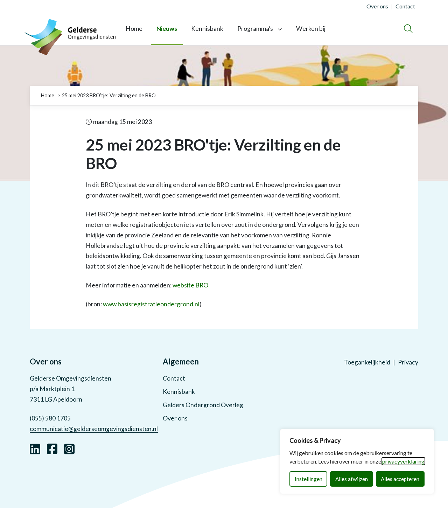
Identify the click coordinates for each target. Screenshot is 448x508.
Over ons (175, 418)
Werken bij (311, 28)
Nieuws (166, 28)
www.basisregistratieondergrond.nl (151, 304)
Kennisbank (207, 28)
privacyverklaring (403, 461)
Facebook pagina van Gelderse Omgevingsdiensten (52, 448)
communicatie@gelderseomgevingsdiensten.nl (94, 428)
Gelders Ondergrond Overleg (203, 405)
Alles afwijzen (351, 479)
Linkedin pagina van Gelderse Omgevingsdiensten (35, 448)
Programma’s (255, 28)
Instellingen (308, 479)
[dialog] (357, 461)
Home (134, 28)
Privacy (408, 362)
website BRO (190, 285)
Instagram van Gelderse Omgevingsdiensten (69, 448)
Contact (174, 378)
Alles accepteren (400, 479)
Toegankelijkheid (367, 362)
